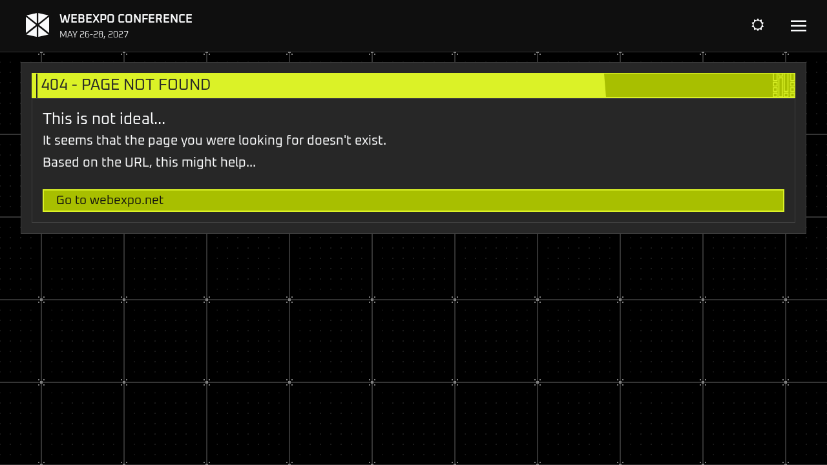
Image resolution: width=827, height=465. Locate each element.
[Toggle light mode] (767, 25)
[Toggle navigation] (798, 26)
